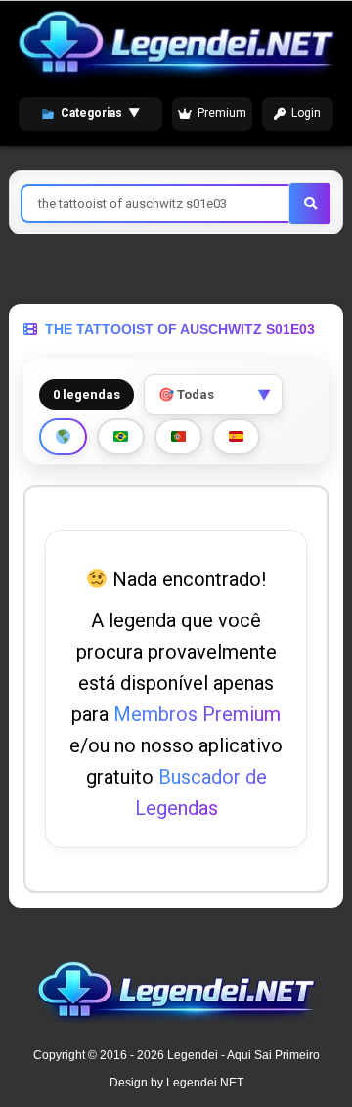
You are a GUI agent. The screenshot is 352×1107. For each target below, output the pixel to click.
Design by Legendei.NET (176, 1082)
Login (306, 113)
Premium (222, 113)
